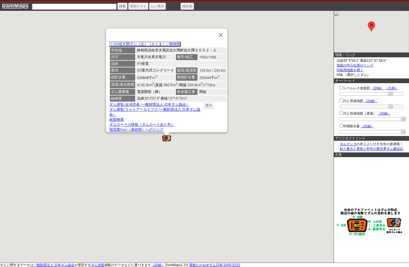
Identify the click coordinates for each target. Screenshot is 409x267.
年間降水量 (351, 126)
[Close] (220, 35)
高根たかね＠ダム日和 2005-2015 (214, 265)
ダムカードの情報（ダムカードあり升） (141, 124)
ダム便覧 (97, 265)
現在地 (187, 6)
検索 (122, 6)
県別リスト (138, 6)
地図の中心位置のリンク (355, 65)
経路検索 (116, 119)
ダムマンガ (348, 144)
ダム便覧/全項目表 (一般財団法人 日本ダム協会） (149, 104)
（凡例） (391, 88)
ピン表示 (157, 6)
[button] (166, 138)
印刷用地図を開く (350, 70)
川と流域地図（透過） (359, 113)
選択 (208, 105)
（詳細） (377, 88)
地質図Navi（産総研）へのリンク (136, 129)
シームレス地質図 (356, 88)
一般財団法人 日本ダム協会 (53, 265)
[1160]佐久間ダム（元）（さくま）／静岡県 (144, 44)
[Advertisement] (370, 182)
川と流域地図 (353, 101)
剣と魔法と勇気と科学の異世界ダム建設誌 (371, 149)
